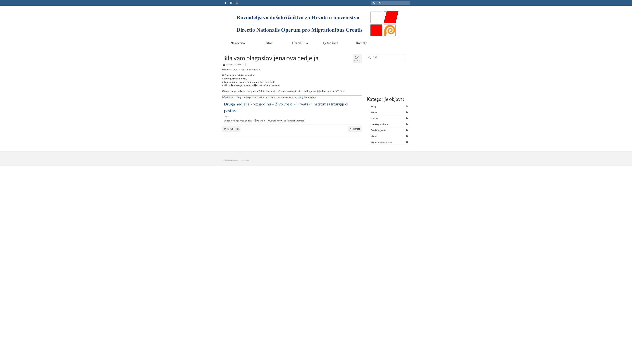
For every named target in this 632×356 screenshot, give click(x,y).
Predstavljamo (378, 130)
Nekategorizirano (380, 124)
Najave (374, 118)
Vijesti (239, 64)
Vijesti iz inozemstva (381, 142)
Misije (374, 112)
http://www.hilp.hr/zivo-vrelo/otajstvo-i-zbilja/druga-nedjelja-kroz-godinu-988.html (302, 91)
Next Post (355, 128)
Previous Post (231, 128)
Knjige (374, 106)
